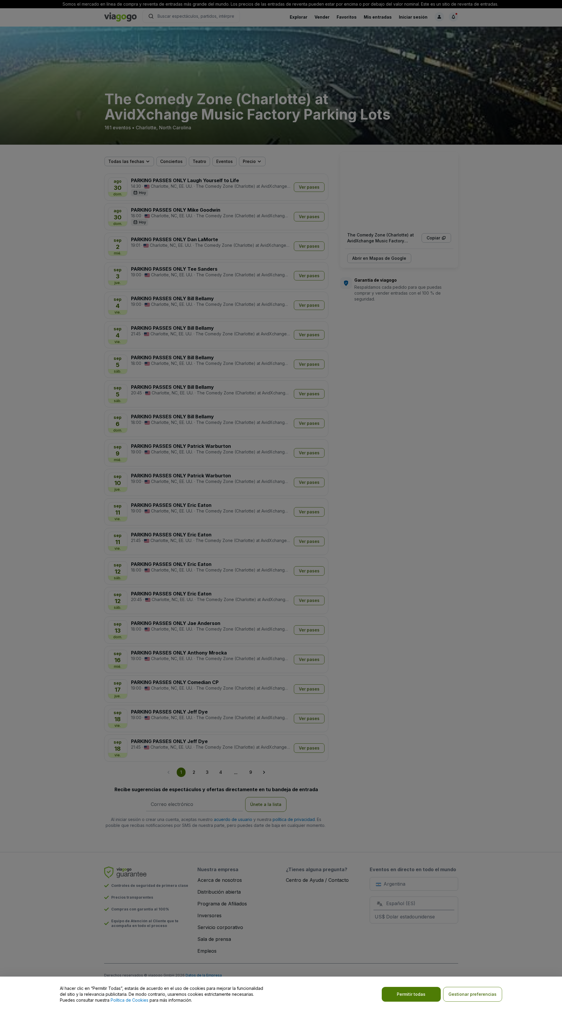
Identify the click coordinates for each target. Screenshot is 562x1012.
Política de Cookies (129, 1000)
